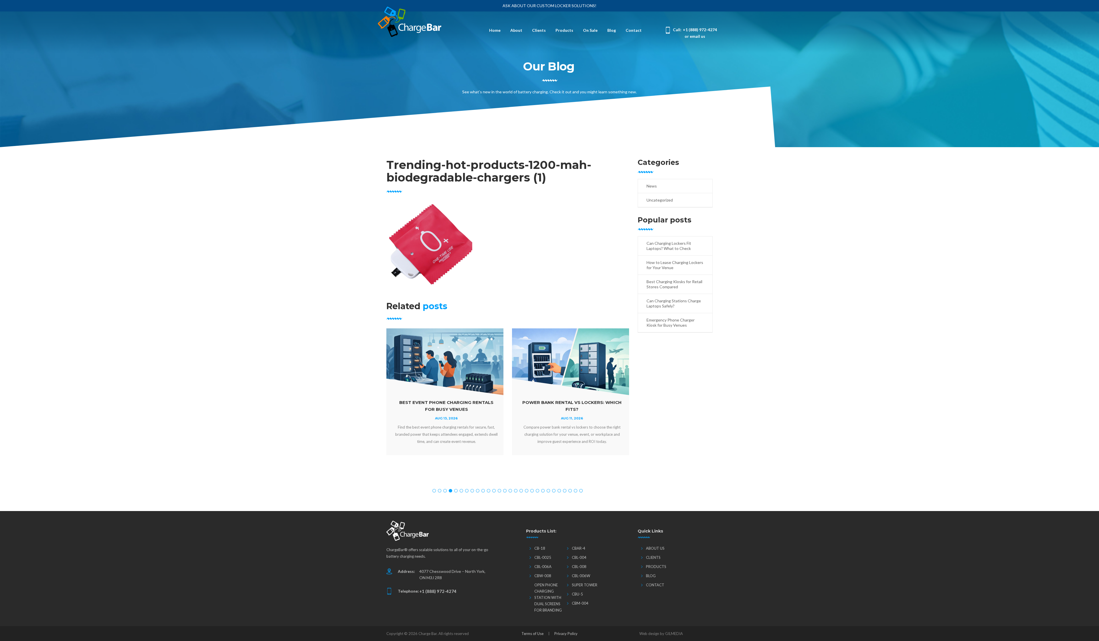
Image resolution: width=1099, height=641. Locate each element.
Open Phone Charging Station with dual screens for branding (548, 597)
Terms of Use (532, 633)
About (516, 30)
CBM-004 (580, 603)
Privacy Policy (566, 633)
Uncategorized (660, 200)
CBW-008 (542, 575)
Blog (611, 30)
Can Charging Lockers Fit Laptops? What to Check (669, 246)
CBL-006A (543, 566)
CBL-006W (581, 575)
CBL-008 (579, 566)
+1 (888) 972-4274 (700, 29)
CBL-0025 (542, 557)
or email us (695, 36)
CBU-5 (577, 594)
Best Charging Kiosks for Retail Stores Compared (674, 284)
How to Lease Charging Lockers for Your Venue (675, 265)
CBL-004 (579, 557)
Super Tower (584, 585)
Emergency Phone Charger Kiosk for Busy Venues (671, 322)
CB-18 (539, 548)
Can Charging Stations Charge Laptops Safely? (674, 303)
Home (495, 30)
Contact (634, 30)
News (652, 186)
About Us (655, 548)
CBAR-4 (578, 548)
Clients (539, 30)
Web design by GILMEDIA (661, 633)
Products (564, 30)
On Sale (590, 30)
